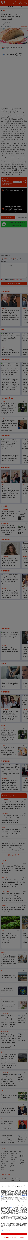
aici (11, 1207)
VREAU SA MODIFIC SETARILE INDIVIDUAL (14, 1237)
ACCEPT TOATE (14, 1234)
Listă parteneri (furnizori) (6, 1230)
